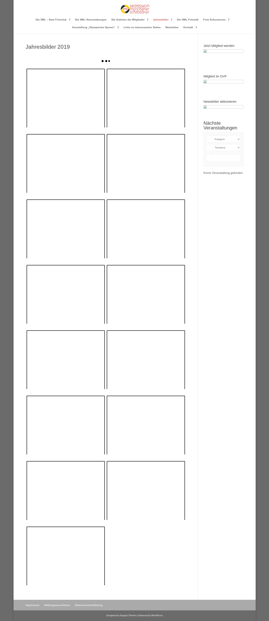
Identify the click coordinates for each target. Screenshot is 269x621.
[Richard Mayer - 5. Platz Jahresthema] (146, 359)
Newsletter (172, 27)
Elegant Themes (128, 615)
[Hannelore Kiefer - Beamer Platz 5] (146, 163)
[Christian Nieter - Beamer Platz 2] (66, 294)
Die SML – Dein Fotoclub (51, 19)
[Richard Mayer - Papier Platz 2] (146, 490)
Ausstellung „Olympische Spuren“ (93, 27)
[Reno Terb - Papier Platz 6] (66, 556)
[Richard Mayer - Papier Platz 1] (146, 294)
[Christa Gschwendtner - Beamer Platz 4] (66, 98)
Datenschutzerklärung (88, 605)
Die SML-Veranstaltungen (91, 19)
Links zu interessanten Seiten (142, 27)
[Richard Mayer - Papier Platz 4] (146, 228)
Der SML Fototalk (188, 19)
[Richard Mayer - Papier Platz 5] (146, 98)
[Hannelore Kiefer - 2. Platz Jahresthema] (66, 163)
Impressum (32, 605)
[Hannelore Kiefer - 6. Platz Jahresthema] (66, 359)
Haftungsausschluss (57, 605)
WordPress (157, 615)
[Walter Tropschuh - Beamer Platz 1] (66, 490)
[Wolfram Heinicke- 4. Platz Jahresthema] (66, 228)
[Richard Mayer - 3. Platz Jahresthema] (66, 425)
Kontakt (188, 27)
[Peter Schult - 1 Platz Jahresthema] (146, 425)
